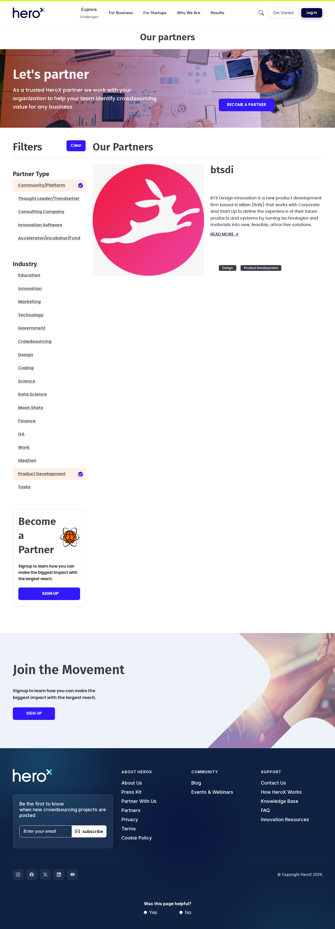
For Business (121, 12)
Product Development (261, 268)
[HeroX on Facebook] (31, 874)
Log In (311, 13)
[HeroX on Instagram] (18, 874)
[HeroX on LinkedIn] (59, 874)
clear (76, 146)
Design (227, 268)
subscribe (92, 831)
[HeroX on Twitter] (45, 874)
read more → (224, 234)
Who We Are (188, 12)
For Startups (154, 12)
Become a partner (246, 105)
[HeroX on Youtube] (72, 874)
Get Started (283, 12)
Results (217, 12)
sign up (50, 593)
